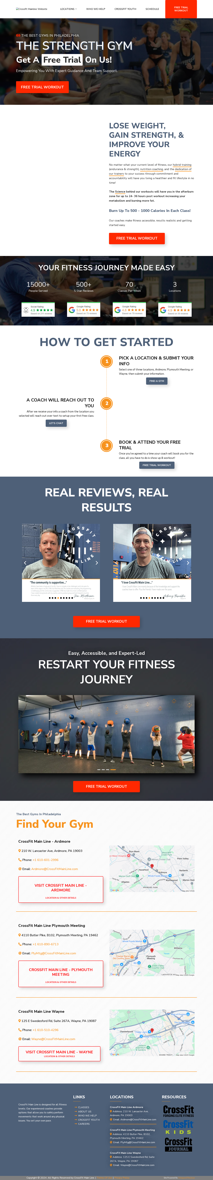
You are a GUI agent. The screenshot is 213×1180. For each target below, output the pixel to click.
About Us (84, 1111)
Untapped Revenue (186, 1178)
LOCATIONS (67, 9)
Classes (83, 1107)
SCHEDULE (152, 9)
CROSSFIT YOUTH (125, 9)
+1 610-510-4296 (45, 1030)
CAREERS (84, 1124)
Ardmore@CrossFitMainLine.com (54, 869)
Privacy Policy (121, 1178)
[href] (152, 868)
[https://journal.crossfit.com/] (178, 1144)
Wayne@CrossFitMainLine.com (53, 1039)
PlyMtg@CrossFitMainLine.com (53, 953)
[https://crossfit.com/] (178, 1111)
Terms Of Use (104, 1178)
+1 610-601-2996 (45, 860)
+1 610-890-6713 (45, 944)
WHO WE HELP (95, 9)
